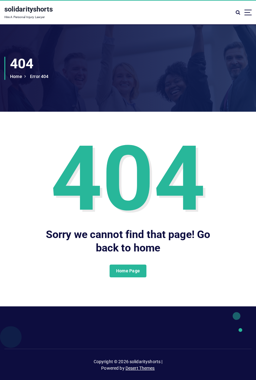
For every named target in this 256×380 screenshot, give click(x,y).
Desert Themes (140, 368)
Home (16, 76)
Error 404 (39, 76)
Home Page (128, 270)
